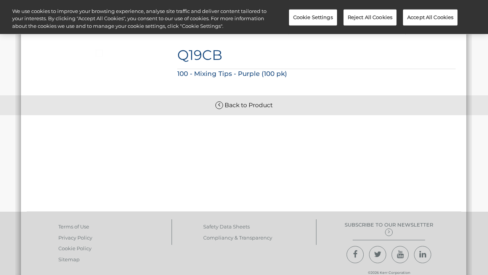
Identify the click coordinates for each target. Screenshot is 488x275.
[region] (244, 17)
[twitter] (377, 254)
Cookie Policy (75, 248)
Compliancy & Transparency (237, 238)
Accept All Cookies (430, 17)
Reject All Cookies (370, 17)
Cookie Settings (313, 17)
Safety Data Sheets (226, 227)
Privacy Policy (75, 238)
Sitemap (69, 259)
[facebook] (355, 254)
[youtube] (400, 254)
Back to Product (248, 105)
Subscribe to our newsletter (389, 225)
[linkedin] (422, 254)
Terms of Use (73, 227)
